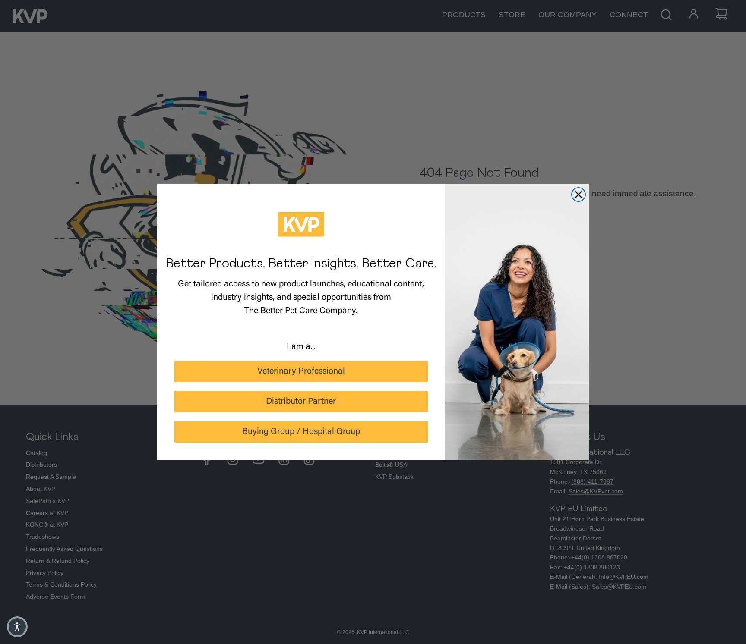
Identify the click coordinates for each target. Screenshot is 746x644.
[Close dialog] (578, 194)
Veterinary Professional (301, 371)
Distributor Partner (301, 401)
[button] (17, 626)
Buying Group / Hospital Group (301, 431)
